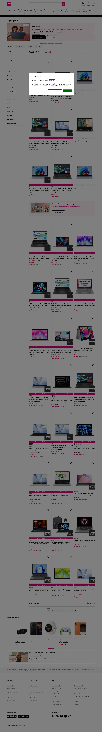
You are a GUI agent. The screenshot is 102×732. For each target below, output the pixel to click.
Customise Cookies (35, 90)
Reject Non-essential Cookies (55, 90)
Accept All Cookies (67, 90)
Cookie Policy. (52, 80)
